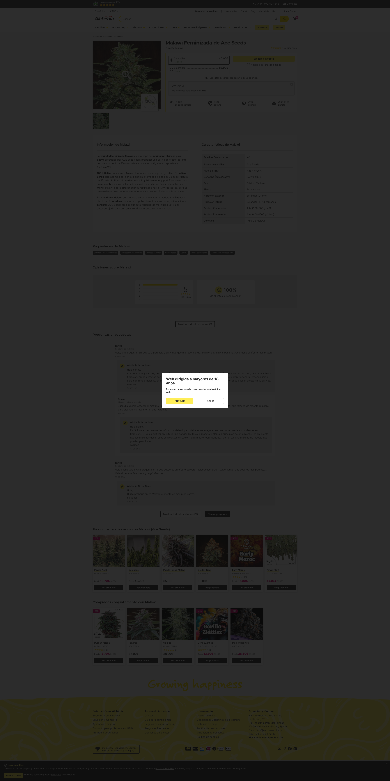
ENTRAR (180, 401)
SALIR (210, 401)
